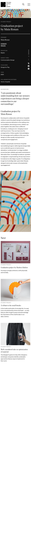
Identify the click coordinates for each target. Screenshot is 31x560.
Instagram (4, 43)
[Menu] (29, 4)
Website (3, 45)
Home (2, 10)
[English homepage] (6, 4)
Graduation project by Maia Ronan (22, 10)
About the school (9, 10)
